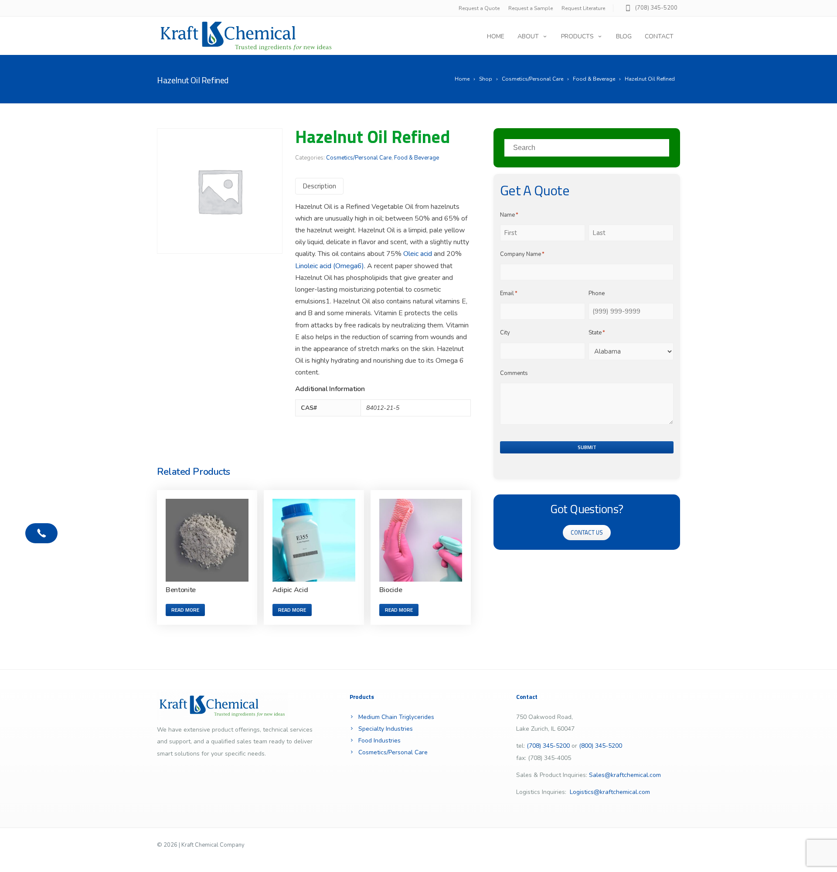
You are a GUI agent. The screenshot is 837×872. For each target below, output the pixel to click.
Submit (587, 447)
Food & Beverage (416, 158)
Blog (624, 36)
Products (577, 36)
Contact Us (587, 532)
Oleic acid (417, 254)
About (528, 36)
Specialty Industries (385, 729)
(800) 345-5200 (600, 746)
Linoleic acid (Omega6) (329, 266)
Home (495, 36)
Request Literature (583, 8)
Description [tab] (319, 186)
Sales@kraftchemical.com (625, 775)
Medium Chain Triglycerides (396, 717)
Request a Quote (479, 8)
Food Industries (379, 740)
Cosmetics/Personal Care (358, 158)
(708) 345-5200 (656, 8)
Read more (185, 610)
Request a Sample (530, 8)
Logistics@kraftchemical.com (610, 792)
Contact (659, 36)
